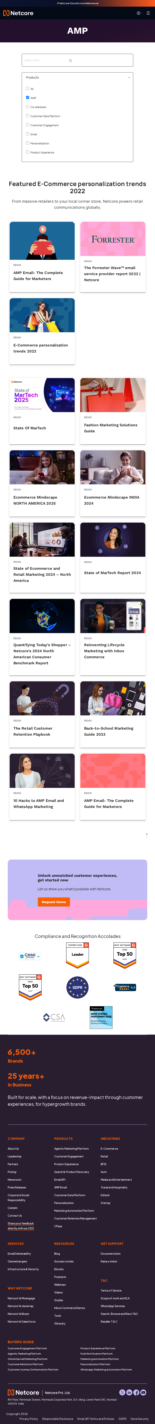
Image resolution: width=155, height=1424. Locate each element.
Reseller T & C (109, 1321)
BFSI (103, 1164)
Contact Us (15, 1215)
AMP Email (60, 1187)
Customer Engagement (44, 125)
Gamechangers (17, 1261)
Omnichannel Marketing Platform (27, 1358)
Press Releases (17, 1187)
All (31, 89)
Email (33, 134)
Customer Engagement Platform (27, 1348)
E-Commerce (109, 1148)
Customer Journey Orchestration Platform (33, 1369)
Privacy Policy (29, 1418)
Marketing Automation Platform (74, 1210)
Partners (13, 1164)
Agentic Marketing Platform (71, 1148)
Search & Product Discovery (71, 1171)
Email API (59, 1179)
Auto (104, 1171)
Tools (57, 1315)
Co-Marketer (38, 107)
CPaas (58, 1226)
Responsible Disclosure (57, 1418)
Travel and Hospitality (114, 1187)
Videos (58, 1292)
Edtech (105, 1195)
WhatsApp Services (113, 1306)
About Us (13, 1148)
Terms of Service (111, 1290)
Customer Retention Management (75, 1218)
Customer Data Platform (45, 116)
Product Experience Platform (98, 1348)
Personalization (39, 143)
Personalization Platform (95, 1364)
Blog (57, 1253)
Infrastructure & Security (23, 1269)
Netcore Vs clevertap (20, 1306)
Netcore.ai (91, 3)
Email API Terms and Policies (96, 1418)
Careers (13, 1207)
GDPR (122, 1418)
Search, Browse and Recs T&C (119, 1313)
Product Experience (42, 152)
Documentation (111, 1253)
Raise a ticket (109, 1261)
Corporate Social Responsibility (18, 1197)
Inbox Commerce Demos (69, 1308)
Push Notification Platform (97, 1353)
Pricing (12, 1171)
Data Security (140, 1418)
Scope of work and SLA (115, 1298)
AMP (33, 98)
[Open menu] (148, 13)
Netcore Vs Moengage (21, 1298)
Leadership (15, 1156)
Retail (104, 1156)
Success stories (64, 1261)
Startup (106, 1203)
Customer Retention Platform (25, 1364)
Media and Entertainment (116, 1179)
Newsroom (15, 1179)
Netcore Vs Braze (18, 1313)
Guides (58, 1300)
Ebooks (59, 1269)
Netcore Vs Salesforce (21, 1321)
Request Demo (54, 902)
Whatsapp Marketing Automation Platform (106, 1369)
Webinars (60, 1284)
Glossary (60, 1323)
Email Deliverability (19, 1253)
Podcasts (60, 1276)
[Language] (140, 13)
